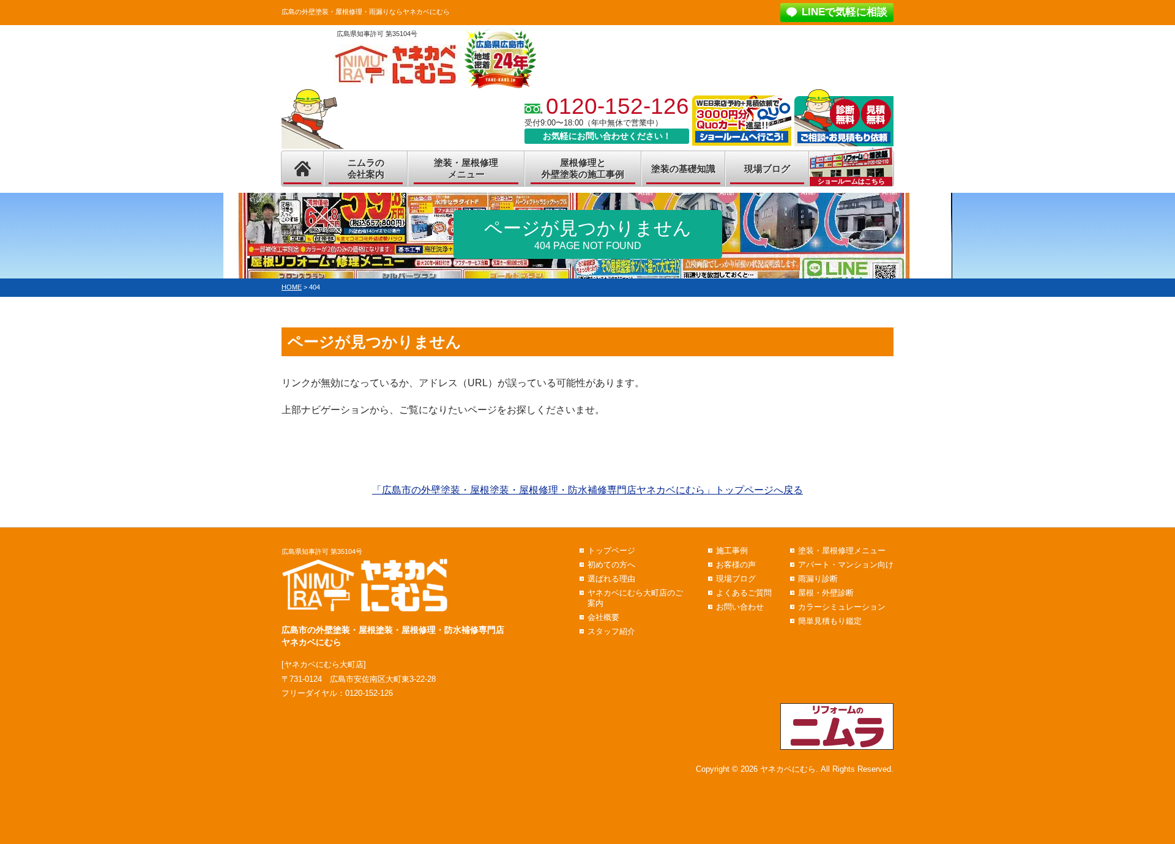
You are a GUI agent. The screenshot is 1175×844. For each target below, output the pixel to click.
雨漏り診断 (818, 578)
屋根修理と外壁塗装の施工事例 (583, 168)
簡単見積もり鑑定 (830, 621)
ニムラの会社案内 (366, 168)
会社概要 (603, 617)
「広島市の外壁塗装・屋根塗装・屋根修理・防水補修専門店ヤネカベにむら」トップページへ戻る (587, 490)
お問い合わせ (740, 606)
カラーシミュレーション (842, 606)
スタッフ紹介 (611, 631)
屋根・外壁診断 (826, 592)
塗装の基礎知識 (683, 168)
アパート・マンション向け (845, 564)
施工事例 (732, 550)
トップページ (611, 550)
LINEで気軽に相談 (844, 12)
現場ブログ (767, 168)
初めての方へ (611, 564)
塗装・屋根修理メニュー (466, 168)
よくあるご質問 (744, 592)
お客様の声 (736, 564)
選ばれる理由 (611, 578)
